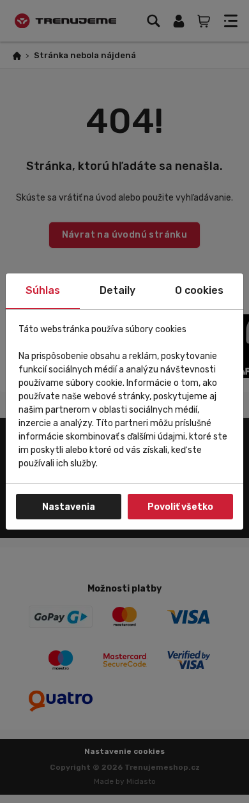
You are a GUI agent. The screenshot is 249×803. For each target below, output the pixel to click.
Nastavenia (68, 506)
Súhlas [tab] (43, 290)
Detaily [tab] (117, 290)
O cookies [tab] (199, 290)
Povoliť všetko (180, 506)
